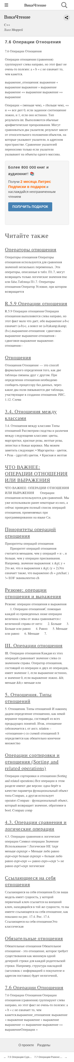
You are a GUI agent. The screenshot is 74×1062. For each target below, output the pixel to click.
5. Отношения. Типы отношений (28, 697)
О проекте (26, 1045)
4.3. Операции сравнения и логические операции (36, 825)
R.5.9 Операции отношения (36, 303)
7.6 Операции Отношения (34, 987)
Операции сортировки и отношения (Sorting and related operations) (32, 761)
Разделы (43, 1045)
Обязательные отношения (34, 938)
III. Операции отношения (33, 645)
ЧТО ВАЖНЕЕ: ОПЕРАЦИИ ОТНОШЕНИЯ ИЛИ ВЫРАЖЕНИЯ (36, 473)
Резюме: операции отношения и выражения (33, 593)
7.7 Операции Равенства (49, 1057)
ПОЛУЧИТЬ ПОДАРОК (30, 206)
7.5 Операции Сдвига (20, 1057)
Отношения (18, 357)
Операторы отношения (30, 249)
